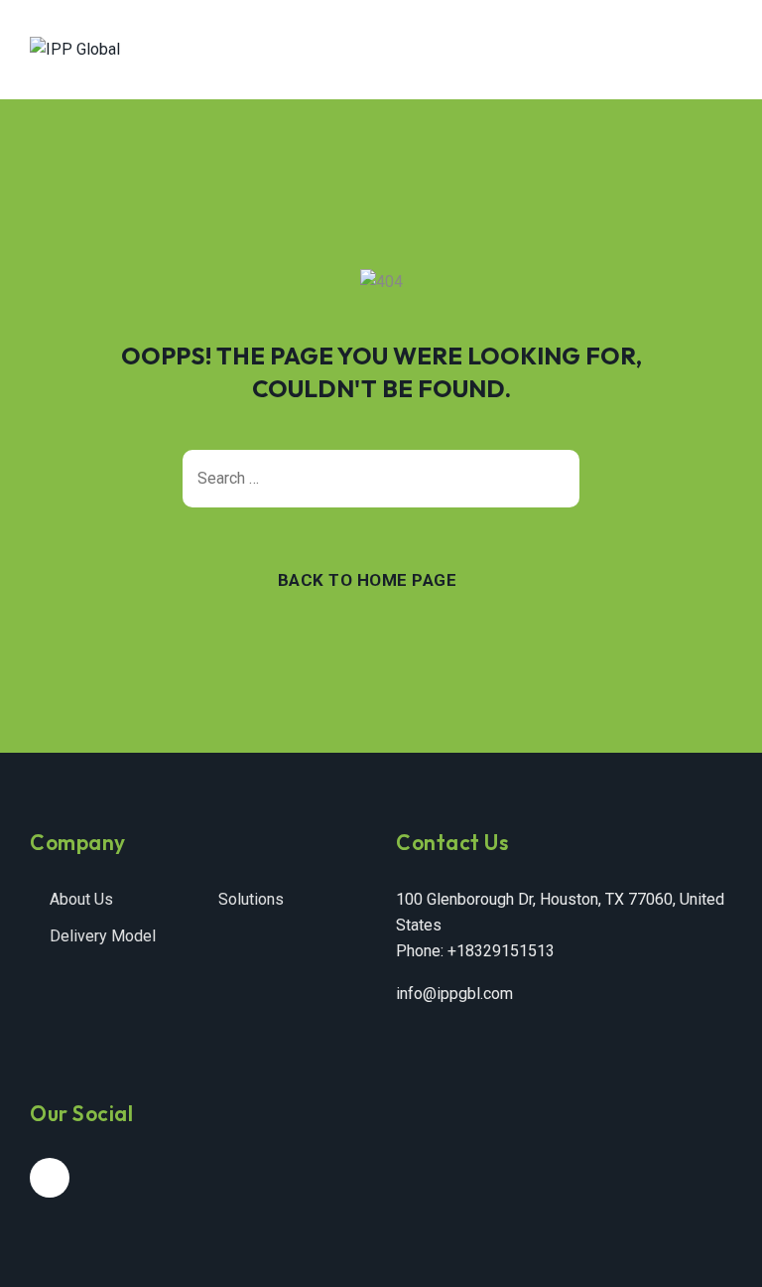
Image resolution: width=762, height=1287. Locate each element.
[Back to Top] (720, 1254)
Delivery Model (103, 936)
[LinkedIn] (49, 1178)
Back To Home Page (367, 580)
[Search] (554, 478)
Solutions (251, 899)
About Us (81, 899)
